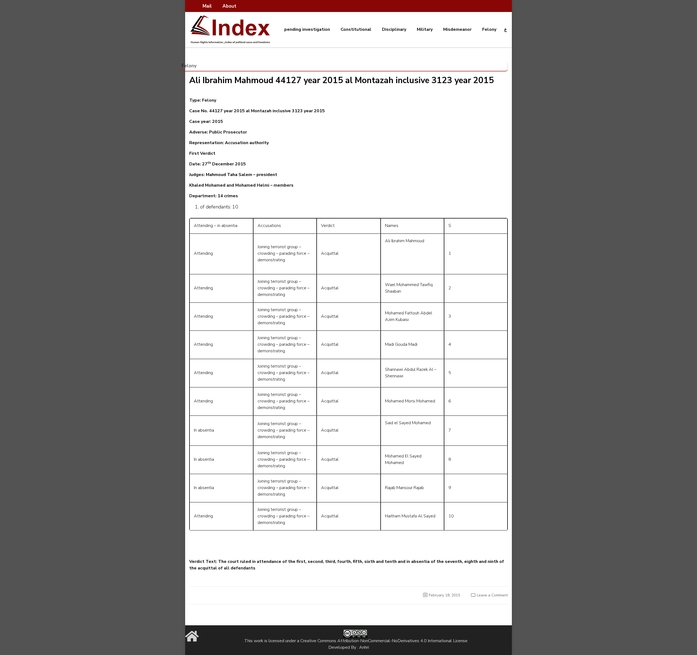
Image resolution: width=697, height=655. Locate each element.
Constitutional (356, 29)
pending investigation (307, 29)
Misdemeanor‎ (457, 29)
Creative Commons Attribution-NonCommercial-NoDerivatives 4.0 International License (383, 641)
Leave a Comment (492, 595)
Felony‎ (489, 29)
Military (425, 29)
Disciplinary (394, 29)
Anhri (364, 647)
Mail (207, 6)
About (229, 6)
